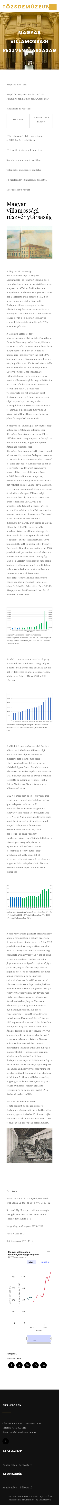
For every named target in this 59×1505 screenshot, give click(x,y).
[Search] (45, 6)
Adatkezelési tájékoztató (17, 1465)
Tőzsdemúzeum (14, 7)
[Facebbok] (5, 1441)
